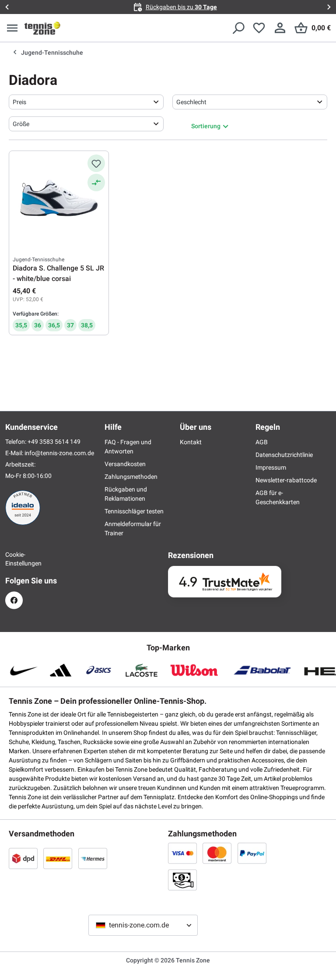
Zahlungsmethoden (131, 476)
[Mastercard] (217, 853)
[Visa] (182, 853)
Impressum (271, 467)
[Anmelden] (280, 28)
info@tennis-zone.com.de (59, 452)
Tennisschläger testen (134, 511)
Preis (19, 101)
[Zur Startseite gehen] (42, 28)
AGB (262, 442)
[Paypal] (252, 853)
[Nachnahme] (182, 879)
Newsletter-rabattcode (286, 480)
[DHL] (57, 858)
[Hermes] (92, 858)
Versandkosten (125, 463)
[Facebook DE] (14, 600)
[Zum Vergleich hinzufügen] (96, 182)
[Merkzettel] (259, 28)
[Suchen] (238, 28)
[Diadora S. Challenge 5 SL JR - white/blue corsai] (59, 198)
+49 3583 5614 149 (54, 441)
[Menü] (12, 28)
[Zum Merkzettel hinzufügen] (96, 163)
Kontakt (191, 442)
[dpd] (23, 858)
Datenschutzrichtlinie (284, 454)
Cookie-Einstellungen (14, 559)
